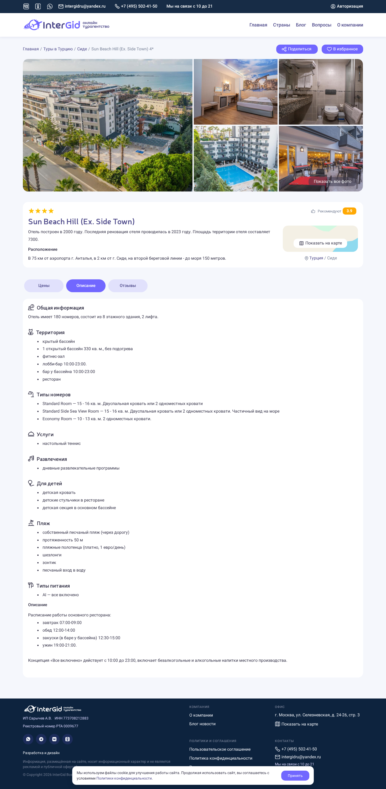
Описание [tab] (86, 285)
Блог (301, 25)
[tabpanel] (193, 488)
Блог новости (202, 723)
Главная (258, 25)
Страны (281, 25)
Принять (295, 776)
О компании (350, 25)
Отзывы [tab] (128, 285)
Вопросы (321, 25)
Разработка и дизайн (41, 753)
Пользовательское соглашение (220, 749)
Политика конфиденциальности (220, 758)
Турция (316, 257)
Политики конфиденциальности (124, 778)
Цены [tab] (44, 285)
